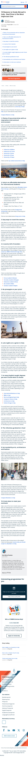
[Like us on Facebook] (3, 730)
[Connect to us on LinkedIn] (8, 730)
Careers (4, 688)
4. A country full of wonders (9, 44)
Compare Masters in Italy (7, 115)
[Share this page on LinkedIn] (10, 573)
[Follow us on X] (18, 730)
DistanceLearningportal (8, 704)
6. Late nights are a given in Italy (10, 49)
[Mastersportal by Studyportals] (5, 2)
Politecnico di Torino (9, 151)
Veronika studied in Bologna (11, 280)
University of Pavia (9, 155)
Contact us (5, 690)
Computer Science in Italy (10, 399)
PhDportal (4, 701)
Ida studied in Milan (9, 283)
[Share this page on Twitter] (8, 573)
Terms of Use (3, 747)
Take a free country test (14, 596)
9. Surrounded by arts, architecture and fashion (13, 59)
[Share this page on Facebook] (7, 573)
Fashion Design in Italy (9, 403)
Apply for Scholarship (14, 635)
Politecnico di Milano (9, 149)
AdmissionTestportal (7, 708)
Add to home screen (9, 736)
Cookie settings (9, 747)
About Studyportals (7, 680)
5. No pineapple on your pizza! (9, 46)
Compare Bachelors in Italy (8, 498)
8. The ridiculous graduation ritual (10, 56)
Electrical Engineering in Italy (11, 397)
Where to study (12, 85)
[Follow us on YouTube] (13, 730)
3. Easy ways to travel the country (10, 41)
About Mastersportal (7, 682)
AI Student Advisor (7, 684)
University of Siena (9, 153)
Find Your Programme (14, 78)
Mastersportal (6, 699)
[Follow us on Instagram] (23, 730)
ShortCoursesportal (7, 706)
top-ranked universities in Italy (16, 160)
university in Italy (19, 106)
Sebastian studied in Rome (11, 282)
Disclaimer (25, 747)
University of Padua (9, 157)
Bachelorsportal (6, 697)
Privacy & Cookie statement (17, 747)
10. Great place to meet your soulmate (11, 62)
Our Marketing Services (8, 686)
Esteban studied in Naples (11, 285)
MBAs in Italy (7, 395)
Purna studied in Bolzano (10, 278)
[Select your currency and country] (4, 722)
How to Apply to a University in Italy (10, 647)
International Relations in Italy (12, 393)
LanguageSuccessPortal (8, 715)
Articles (6, 85)
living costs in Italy (20, 216)
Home (3, 85)
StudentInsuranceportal (8, 712)
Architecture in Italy (9, 401)
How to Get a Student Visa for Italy (10, 653)
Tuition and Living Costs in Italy (9, 658)
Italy (2, 111)
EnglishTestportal (6, 710)
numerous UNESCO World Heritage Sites (11, 252)
